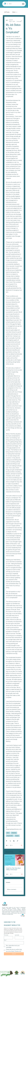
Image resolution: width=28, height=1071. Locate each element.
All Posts (6, 12)
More (13, 12)
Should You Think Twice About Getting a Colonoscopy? (13, 868)
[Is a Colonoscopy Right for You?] (14, 860)
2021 (8, 833)
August (17, 836)
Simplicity (14, 833)
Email (5, 940)
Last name (17, 935)
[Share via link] (17, 841)
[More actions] (21, 21)
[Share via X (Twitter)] (10, 841)
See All (20, 851)
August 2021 (10, 836)
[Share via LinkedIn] (14, 841)
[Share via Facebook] (6, 841)
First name (6, 935)
